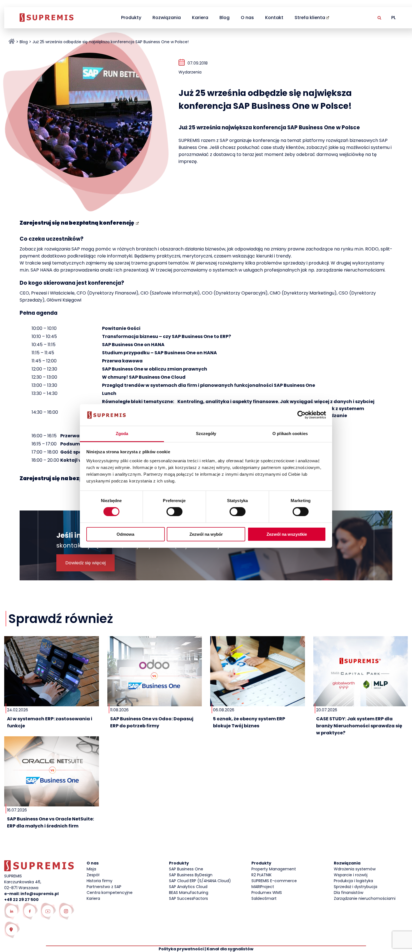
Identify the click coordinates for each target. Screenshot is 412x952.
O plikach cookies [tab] (290, 433)
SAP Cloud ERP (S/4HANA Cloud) (200, 881)
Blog (224, 17)
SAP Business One (186, 869)
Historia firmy (99, 881)
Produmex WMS (266, 892)
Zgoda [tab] (122, 433)
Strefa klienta (310, 17)
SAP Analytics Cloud (188, 886)
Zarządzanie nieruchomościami (364, 898)
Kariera (200, 17)
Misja (91, 869)
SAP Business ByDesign (190, 875)
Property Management (273, 869)
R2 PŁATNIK (261, 875)
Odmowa (125, 534)
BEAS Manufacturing (188, 892)
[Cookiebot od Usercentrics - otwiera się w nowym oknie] (301, 415)
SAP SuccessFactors (188, 898)
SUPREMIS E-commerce (274, 881)
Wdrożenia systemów (355, 869)
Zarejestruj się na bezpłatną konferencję (77, 223)
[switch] (174, 511)
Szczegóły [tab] (206, 433)
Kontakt (274, 17)
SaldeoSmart (264, 898)
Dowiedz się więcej (85, 563)
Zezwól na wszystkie (287, 534)
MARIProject (262, 886)
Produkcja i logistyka (353, 881)
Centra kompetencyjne (110, 892)
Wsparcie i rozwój (350, 875)
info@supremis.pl (39, 893)
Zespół (93, 875)
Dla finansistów (348, 892)
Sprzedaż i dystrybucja (355, 886)
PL (393, 17)
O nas (247, 17)
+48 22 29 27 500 (21, 899)
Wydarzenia (190, 72)
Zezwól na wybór (206, 534)
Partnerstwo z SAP (104, 886)
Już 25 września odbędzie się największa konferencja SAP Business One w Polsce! (111, 42)
